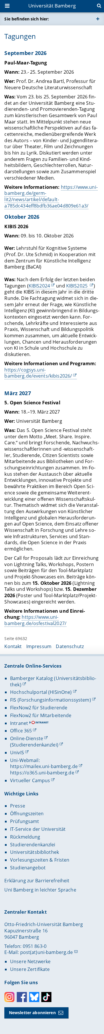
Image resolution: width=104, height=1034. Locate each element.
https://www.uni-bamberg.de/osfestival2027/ (35, 620)
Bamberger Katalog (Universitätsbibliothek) (53, 681)
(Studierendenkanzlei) (34, 745)
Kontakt (13, 646)
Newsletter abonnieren (32, 1012)
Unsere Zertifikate (30, 969)
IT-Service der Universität (38, 829)
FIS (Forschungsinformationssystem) (50, 700)
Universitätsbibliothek (34, 852)
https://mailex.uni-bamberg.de (44, 766)
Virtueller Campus (30, 780)
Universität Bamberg (52, 5)
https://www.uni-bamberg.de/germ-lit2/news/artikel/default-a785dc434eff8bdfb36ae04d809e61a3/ (50, 196)
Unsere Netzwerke (30, 961)
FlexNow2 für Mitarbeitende (41, 715)
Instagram (9, 997)
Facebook (22, 997)
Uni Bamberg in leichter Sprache (40, 890)
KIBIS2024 (39, 286)
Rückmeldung (25, 837)
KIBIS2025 (77, 286)
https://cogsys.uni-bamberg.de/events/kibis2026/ (38, 373)
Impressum (38, 646)
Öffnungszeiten (27, 813)
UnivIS (17, 752)
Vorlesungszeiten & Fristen (40, 860)
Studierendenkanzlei (32, 844)
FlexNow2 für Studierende (38, 707)
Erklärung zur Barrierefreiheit (36, 880)
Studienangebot (28, 867)
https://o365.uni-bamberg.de (42, 773)
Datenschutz (70, 646)
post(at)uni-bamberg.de (46, 952)
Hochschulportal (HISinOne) (41, 692)
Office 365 (21, 731)
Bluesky (34, 997)
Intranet (19, 723)
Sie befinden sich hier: (26, 19)
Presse (17, 806)
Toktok (46, 997)
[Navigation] (7, 6)
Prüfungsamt (24, 821)
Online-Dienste (26, 738)
